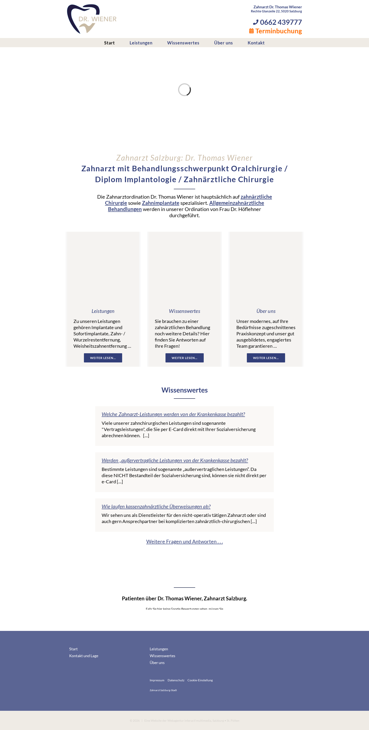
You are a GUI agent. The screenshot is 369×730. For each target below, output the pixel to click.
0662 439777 (281, 22)
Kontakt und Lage (83, 655)
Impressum (157, 680)
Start (73, 648)
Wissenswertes (184, 311)
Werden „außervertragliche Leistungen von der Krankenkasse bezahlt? (175, 460)
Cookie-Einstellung (200, 680)
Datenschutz (176, 680)
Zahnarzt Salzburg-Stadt (163, 690)
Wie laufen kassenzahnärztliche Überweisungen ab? (156, 506)
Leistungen (103, 311)
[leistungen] (103, 234)
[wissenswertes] (184, 234)
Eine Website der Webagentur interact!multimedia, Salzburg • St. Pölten (191, 720)
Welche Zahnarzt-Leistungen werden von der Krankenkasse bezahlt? (173, 414)
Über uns (265, 311)
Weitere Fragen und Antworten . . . (184, 541)
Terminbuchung (278, 31)
